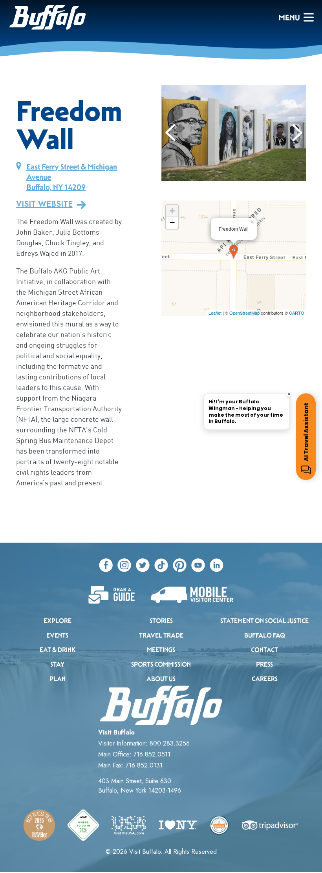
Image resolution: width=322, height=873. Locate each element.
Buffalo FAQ (264, 635)
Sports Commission (161, 664)
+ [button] (172, 211)
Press (264, 664)
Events (57, 635)
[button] (170, 132)
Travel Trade (161, 635)
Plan (57, 679)
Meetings (161, 650)
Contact (264, 650)
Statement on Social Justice (264, 621)
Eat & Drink (57, 650)
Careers (265, 679)
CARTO (296, 313)
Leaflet (215, 313)
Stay (57, 664)
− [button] (172, 223)
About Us (161, 679)
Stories (161, 621)
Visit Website (44, 204)
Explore (57, 621)
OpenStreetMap (244, 313)
